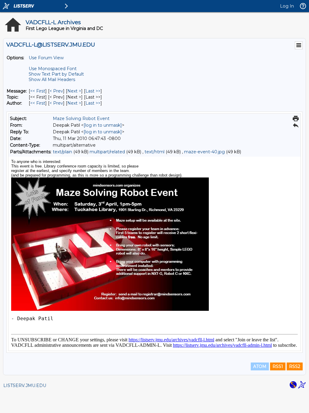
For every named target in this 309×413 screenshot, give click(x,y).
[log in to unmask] (103, 125)
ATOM (259, 366)
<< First (37, 91)
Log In (287, 6)
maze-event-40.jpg (204, 151)
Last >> (92, 91)
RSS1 (277, 366)
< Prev (56, 91)
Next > (74, 91)
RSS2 (294, 366)
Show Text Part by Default (56, 74)
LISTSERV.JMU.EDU (24, 385)
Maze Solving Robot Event (81, 118)
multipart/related (107, 151)
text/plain (62, 151)
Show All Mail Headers (52, 79)
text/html (154, 151)
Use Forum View (46, 57)
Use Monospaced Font (53, 68)
